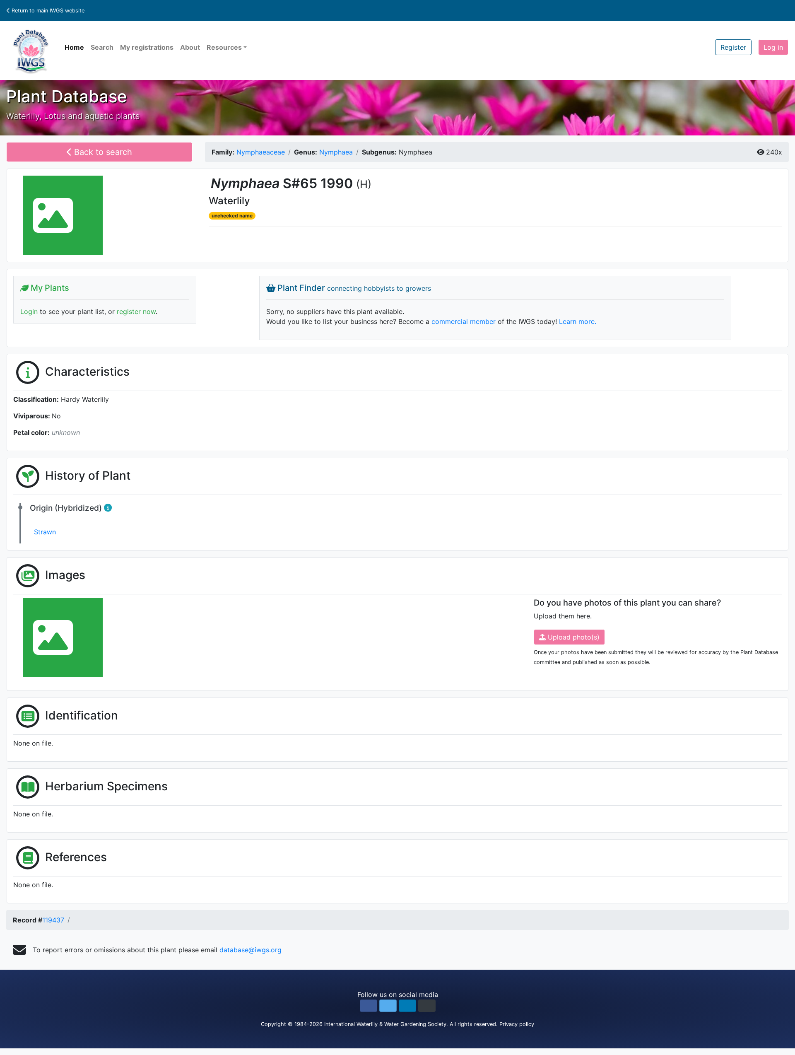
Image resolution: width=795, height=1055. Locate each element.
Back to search (102, 152)
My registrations (146, 47)
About (190, 47)
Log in (773, 47)
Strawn (45, 532)
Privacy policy (516, 1024)
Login (29, 311)
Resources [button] (224, 47)
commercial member (463, 321)
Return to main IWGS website (47, 10)
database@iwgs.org (250, 950)
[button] (368, 1005)
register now (136, 311)
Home (74, 47)
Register (733, 47)
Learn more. (577, 321)
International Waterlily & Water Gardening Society (385, 1024)
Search (102, 47)
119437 (53, 920)
